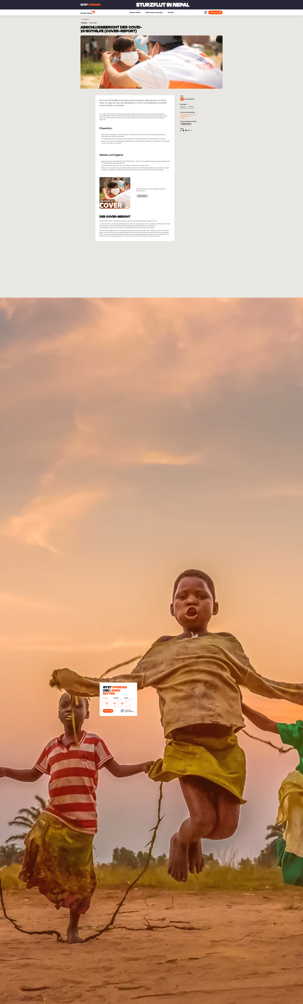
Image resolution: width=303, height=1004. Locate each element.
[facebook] (183, 131)
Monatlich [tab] (116, 697)
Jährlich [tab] (127, 697)
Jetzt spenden (214, 12)
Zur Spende (105, 712)
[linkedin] (186, 131)
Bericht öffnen (142, 196)
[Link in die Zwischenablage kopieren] (180, 131)
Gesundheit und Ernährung (188, 114)
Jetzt (90, 4)
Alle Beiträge (85, 19)
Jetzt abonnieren (186, 123)
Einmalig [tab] (102, 697)
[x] (191, 131)
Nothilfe (183, 117)
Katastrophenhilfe (185, 116)
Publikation (84, 22)
